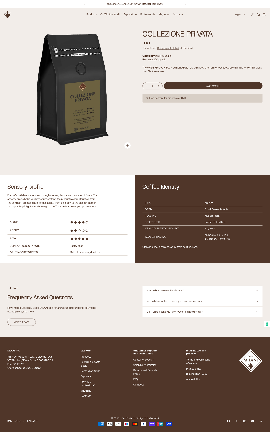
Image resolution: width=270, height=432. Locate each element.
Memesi (154, 418)
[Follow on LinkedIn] (260, 421)
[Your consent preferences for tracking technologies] (267, 324)
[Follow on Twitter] (236, 421)
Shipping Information (144, 364)
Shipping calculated (168, 48)
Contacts (178, 14)
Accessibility (193, 379)
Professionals (147, 14)
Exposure (86, 376)
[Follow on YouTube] (252, 421)
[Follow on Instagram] (244, 421)
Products (92, 14)
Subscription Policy (196, 374)
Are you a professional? (88, 383)
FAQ (135, 379)
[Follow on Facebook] (228, 421)
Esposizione (130, 14)
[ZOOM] (127, 145)
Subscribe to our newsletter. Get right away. (135, 3)
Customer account (143, 359)
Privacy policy (193, 368)
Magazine (164, 14)
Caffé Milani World (110, 14)
